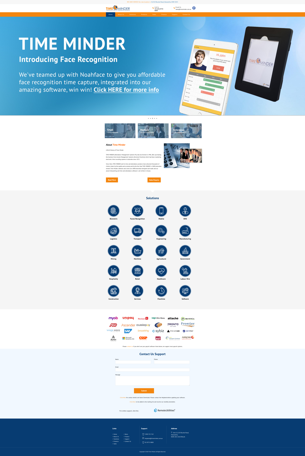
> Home (114, 434)
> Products (115, 441)
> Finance (126, 436)
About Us (121, 14)
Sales (154, 14)
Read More (112, 180)
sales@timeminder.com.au (183, 9)
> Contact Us (127, 441)
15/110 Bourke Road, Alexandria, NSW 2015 (164, 2)
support (174, 14)
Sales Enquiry (154, 180)
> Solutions (115, 439)
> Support (126, 439)
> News (126, 434)
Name (117, 359)
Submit (144, 391)
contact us (186, 14)
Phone (156, 359)
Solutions (132, 14)
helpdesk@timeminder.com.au (154, 438)
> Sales (114, 444)
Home (111, 14)
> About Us (115, 436)
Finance (164, 14)
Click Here (123, 397)
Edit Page (194, 125)
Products (144, 14)
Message (117, 375)
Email (117, 367)
